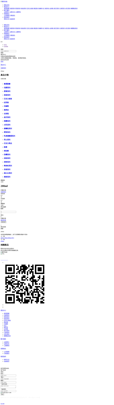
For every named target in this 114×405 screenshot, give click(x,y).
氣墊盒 (47, 8)
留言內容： (4, 384)
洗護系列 (12, 8)
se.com (2, 403)
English (6, 46)
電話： (3, 377)
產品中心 (6, 6)
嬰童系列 (18, 8)
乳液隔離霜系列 (9, 136)
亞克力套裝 (30, 8)
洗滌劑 (40, 8)
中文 (5, 44)
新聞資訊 (6, 13)
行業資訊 (12, 15)
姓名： (3, 373)
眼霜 (5, 147)
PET (43, 8)
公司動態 (6, 15)
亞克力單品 (8, 143)
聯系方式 (6, 19)
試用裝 (6, 102)
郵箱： (3, 380)
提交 (2, 394)
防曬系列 (7, 154)
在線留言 (12, 19)
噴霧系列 (7, 121)
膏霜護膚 (6, 8)
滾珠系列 (7, 158)
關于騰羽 (6, 10)
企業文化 (12, 12)
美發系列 (7, 169)
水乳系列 (68, 8)
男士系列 (7, 139)
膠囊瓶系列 (74, 8)
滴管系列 (7, 162)
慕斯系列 (7, 177)
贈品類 (36, 8)
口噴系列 (62, 8)
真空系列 (56, 8)
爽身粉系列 (8, 165)
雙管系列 (7, 132)
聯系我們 (6, 17)
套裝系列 (23, 8)
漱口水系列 (8, 173)
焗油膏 (6, 151)
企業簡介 (6, 12)
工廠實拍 (18, 12)
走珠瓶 (51, 8)
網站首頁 (6, 5)
